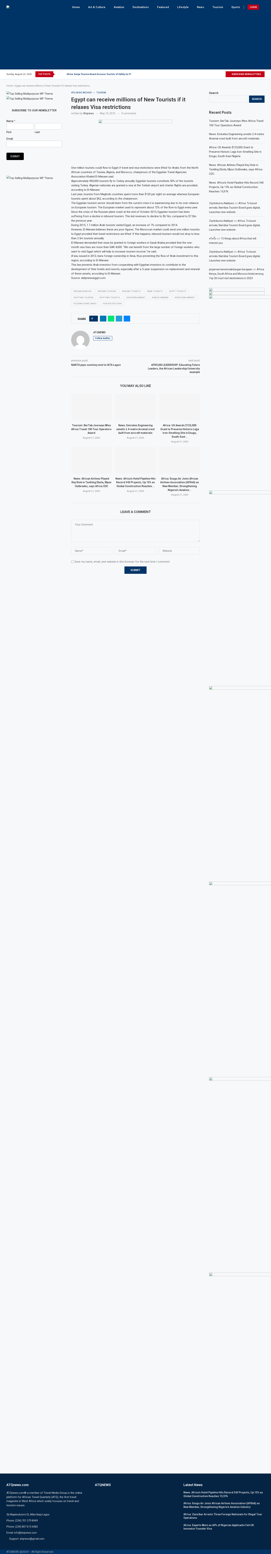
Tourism (217, 7)
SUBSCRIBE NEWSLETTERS (246, 74)
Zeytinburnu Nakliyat (221, 220)
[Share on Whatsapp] (111, 319)
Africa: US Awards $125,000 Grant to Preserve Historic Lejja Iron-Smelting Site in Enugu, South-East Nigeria (235, 152)
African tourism (107, 291)
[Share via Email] (127, 319)
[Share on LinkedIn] (103, 319)
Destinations (141, 7)
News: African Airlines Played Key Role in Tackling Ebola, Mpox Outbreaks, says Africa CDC (91, 482)
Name (10, 121)
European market (136, 297)
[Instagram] (214, 74)
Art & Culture (96, 7)
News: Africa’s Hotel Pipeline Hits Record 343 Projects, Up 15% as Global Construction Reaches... (135, 482)
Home (76, 7)
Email (9, 138)
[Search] (263, 7)
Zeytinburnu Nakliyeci (221, 203)
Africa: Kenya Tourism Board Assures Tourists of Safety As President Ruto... (106, 74)
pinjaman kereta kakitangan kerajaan (230, 269)
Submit (15, 156)
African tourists (131, 291)
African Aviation (82, 291)
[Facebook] (205, 74)
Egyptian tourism (83, 297)
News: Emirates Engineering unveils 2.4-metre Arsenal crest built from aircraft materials (135, 429)
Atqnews (88, 113)
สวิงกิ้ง (212, 238)
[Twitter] (210, 74)
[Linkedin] (218, 74)
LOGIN (253, 7)
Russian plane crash (85, 303)
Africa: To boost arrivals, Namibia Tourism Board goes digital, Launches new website (234, 207)
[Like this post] (95, 319)
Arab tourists (155, 291)
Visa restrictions (112, 303)
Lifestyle (183, 7)
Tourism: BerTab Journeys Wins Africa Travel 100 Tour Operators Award (91, 429)
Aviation (119, 7)
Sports (235, 7)
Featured (163, 7)
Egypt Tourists (177, 291)
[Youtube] (222, 74)
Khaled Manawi (160, 297)
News (200, 7)
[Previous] (58, 74)
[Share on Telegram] (119, 319)
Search (213, 93)
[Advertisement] (135, 40)
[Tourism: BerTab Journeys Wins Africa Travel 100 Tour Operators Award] (91, 407)
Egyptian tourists (110, 297)
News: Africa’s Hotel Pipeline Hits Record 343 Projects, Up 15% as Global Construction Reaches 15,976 (236, 187)
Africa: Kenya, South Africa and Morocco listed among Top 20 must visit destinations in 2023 (237, 274)
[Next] (63, 74)
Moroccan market (185, 297)
